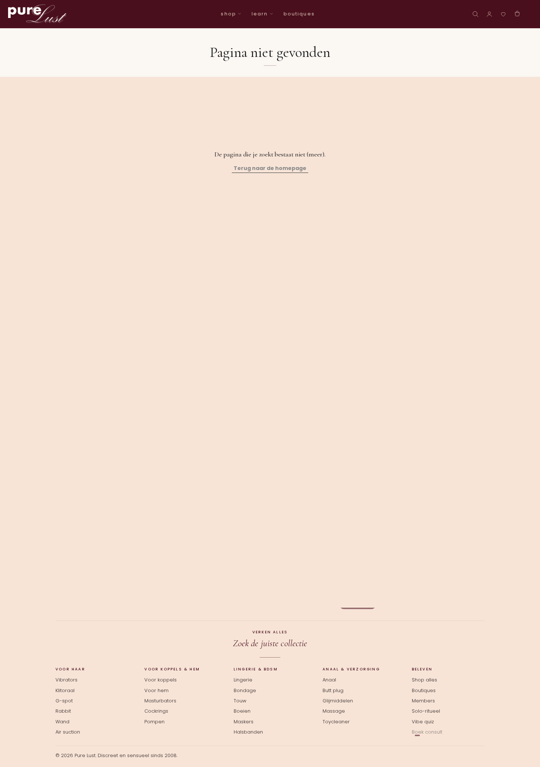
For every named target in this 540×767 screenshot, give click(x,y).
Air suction (67, 732)
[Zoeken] (475, 14)
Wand (62, 722)
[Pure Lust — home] (37, 13)
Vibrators (66, 680)
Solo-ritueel (426, 711)
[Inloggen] (489, 14)
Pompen (154, 722)
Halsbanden (248, 732)
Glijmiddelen (338, 701)
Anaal (329, 680)
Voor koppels (160, 680)
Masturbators (160, 701)
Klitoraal (65, 690)
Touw (240, 701)
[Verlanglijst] (503, 14)
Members (423, 701)
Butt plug (333, 690)
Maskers (243, 722)
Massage (334, 711)
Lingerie (243, 680)
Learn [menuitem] (260, 13)
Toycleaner (336, 722)
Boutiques (424, 690)
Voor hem (156, 690)
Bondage (245, 690)
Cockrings (156, 711)
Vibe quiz (423, 722)
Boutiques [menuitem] (299, 13)
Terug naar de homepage (270, 168)
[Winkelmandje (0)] (517, 14)
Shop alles (424, 680)
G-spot (64, 701)
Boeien (242, 711)
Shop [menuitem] (228, 13)
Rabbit (63, 711)
